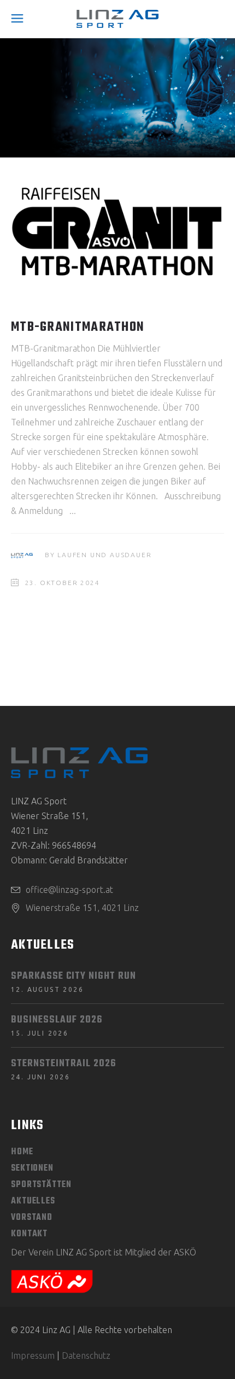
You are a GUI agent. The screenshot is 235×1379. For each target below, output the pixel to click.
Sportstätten (41, 1185)
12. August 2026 (47, 989)
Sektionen (32, 1168)
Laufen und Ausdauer (104, 554)
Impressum (33, 1355)
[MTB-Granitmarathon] (117, 232)
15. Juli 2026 (39, 1033)
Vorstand (31, 1218)
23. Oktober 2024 (62, 582)
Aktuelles (33, 1201)
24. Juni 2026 (40, 1076)
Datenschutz (86, 1355)
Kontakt (29, 1234)
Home (22, 1152)
